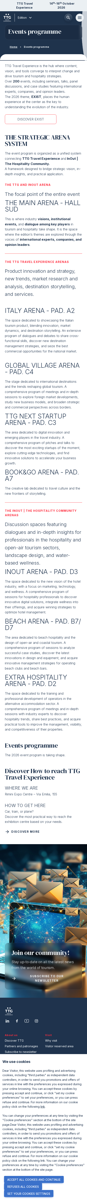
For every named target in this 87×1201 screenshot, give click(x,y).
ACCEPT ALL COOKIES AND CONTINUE (33, 1179)
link (42, 1106)
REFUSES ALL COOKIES (23, 1186)
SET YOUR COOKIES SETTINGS (28, 1193)
